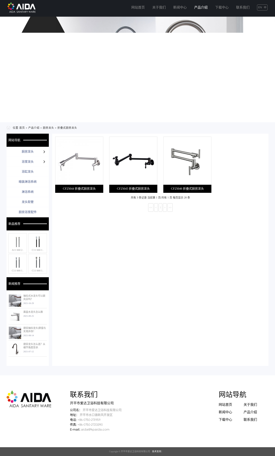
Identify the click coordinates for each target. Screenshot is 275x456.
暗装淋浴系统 (28, 181)
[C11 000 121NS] (38, 261)
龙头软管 (28, 201)
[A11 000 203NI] (18, 240)
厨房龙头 (48, 127)
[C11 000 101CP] (38, 240)
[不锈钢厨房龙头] (137, 69)
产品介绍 (201, 7)
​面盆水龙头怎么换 (33, 311)
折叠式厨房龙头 (67, 127)
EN (260, 7)
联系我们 (243, 7)
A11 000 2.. (18, 250)
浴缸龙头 (28, 171)
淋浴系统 (28, 191)
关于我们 (159, 7)
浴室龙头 (28, 161)
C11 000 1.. (38, 250)
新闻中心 (180, 7)
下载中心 (222, 7)
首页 (22, 127)
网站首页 (138, 7)
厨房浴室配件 (28, 212)
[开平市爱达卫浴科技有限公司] (21, 6)
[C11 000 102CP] (18, 261)
